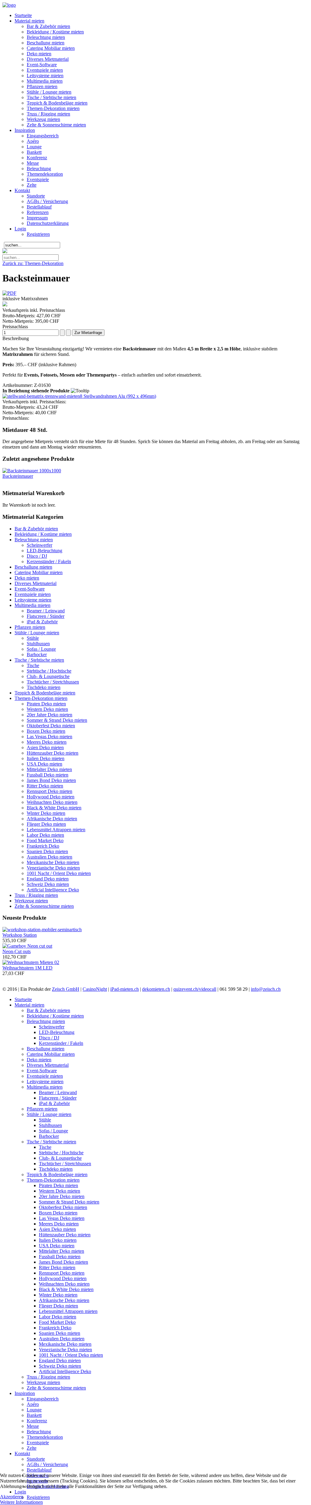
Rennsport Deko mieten (49, 791)
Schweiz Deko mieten (48, 884)
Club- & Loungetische (48, 676)
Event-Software (42, 64)
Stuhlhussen (38, 643)
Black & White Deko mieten (54, 807)
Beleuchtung (39, 168)
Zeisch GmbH (65, 989)
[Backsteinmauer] (31, 470)
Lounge (34, 146)
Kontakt (22, 190)
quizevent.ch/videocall (194, 989)
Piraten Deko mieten (46, 703)
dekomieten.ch (156, 989)
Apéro (33, 141)
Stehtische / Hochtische (49, 670)
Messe (33, 163)
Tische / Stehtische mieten (51, 97)
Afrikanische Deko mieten (52, 818)
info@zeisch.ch (266, 989)
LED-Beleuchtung (44, 550)
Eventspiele (38, 179)
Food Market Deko (45, 840)
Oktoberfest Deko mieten (51, 725)
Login (20, 228)
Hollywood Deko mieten (50, 796)
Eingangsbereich (43, 135)
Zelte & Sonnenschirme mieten (56, 124)
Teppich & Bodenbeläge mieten (57, 102)
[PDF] (9, 293)
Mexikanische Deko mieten (53, 862)
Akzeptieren (11, 1496)
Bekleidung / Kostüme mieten (55, 31)
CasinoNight (95, 989)
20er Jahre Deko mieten (49, 714)
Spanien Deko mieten (47, 851)
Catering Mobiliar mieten (51, 48)
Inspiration (25, 130)
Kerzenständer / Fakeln (49, 561)
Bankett (34, 152)
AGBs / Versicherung (47, 201)
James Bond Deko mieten (51, 780)
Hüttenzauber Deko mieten (52, 753)
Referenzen (38, 212)
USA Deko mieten (44, 763)
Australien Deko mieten (49, 856)
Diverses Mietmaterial (48, 59)
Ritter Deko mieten (45, 785)
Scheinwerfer (39, 545)
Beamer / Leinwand (46, 610)
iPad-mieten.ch (124, 989)
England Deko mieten (48, 878)
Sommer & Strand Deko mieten (57, 720)
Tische (33, 665)
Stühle (33, 638)
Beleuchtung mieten (46, 37)
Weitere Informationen (21, 1502)
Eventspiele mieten (45, 70)
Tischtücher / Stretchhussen (53, 681)
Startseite (23, 15)
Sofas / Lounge (41, 649)
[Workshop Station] (42, 929)
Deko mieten (39, 53)
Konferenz (37, 157)
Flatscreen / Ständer (45, 616)
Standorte (36, 195)
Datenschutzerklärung (48, 223)
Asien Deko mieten (45, 747)
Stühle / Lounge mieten (49, 92)
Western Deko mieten (47, 709)
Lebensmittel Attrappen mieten (56, 829)
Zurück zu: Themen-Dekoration (32, 263)
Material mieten (29, 20)
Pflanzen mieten (42, 86)
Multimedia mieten (45, 81)
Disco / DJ (37, 556)
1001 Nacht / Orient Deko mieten (59, 873)
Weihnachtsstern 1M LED (27, 967)
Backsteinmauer (17, 476)
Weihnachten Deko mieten (52, 802)
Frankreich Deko (43, 846)
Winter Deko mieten (46, 813)
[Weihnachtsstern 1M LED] (30, 962)
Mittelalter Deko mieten (49, 769)
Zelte (31, 185)
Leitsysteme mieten (45, 75)
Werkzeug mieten (43, 119)
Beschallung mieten (45, 42)
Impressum (37, 217)
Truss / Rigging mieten (48, 113)
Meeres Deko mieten (47, 742)
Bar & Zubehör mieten (48, 26)
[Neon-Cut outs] (27, 946)
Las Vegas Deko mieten (49, 736)
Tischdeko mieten (43, 687)
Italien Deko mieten (45, 758)
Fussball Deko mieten (47, 774)
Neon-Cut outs (16, 951)
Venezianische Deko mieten (53, 867)
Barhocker (37, 654)
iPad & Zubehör (42, 621)
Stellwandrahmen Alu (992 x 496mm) (119, 396)
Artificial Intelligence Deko (53, 889)
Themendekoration (45, 174)
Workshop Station (19, 935)
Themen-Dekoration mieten (53, 108)
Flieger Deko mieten (46, 824)
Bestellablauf (39, 206)
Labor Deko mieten (45, 835)
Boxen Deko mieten (46, 731)
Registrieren (38, 234)
